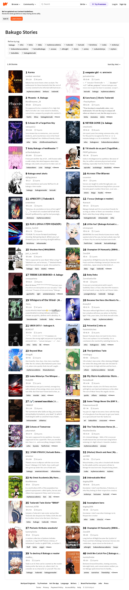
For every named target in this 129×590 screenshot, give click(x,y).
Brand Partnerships (88, 583)
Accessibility (70, 587)
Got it (5, 18)
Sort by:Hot (113, 64)
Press (106, 583)
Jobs (100, 583)
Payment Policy (57, 587)
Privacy (46, 587)
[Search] (42, 4)
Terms (38, 587)
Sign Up (123, 4)
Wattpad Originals (28, 583)
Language (65, 583)
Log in (115, 4)
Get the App (54, 583)
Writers (73, 583)
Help (79, 587)
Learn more (16, 18)
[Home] (5, 4)
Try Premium (100, 4)
